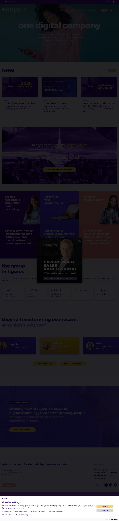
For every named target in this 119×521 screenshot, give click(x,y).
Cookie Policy (22, 508)
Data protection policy (21, 515)
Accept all (105, 506)
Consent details (7, 515)
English (4, 498)
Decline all (105, 510)
